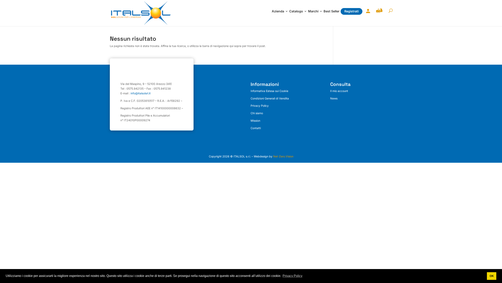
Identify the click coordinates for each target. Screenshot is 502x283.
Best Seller (331, 11)
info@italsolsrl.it (141, 93)
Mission (255, 120)
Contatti (256, 128)
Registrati (351, 11)
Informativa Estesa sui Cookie (269, 91)
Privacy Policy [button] (292, 275)
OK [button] (492, 275)
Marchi (313, 11)
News (333, 98)
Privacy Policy (260, 105)
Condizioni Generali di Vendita (270, 98)
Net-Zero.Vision (283, 156)
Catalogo (296, 11)
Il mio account (367, 13)
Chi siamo (257, 113)
